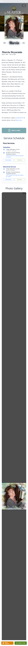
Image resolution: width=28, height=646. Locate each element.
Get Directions (8, 160)
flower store (19, 120)
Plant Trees (19, 160)
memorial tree (20, 118)
